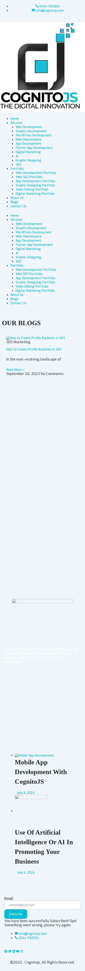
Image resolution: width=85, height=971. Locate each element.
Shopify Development (31, 228)
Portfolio (17, 266)
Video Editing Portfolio (32, 286)
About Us (17, 295)
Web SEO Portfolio (29, 274)
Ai (17, 253)
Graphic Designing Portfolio (35, 282)
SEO (18, 261)
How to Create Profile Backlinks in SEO (33, 349)
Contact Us (18, 303)
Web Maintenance (28, 236)
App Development (28, 241)
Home (14, 216)
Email (8, 898)
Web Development (29, 224)
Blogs (14, 299)
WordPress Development (34, 232)
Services (16, 220)
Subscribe (16, 914)
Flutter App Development (34, 245)
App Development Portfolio (35, 278)
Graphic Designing (28, 257)
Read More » (15, 370)
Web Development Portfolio (36, 270)
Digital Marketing (28, 249)
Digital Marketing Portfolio (35, 291)
